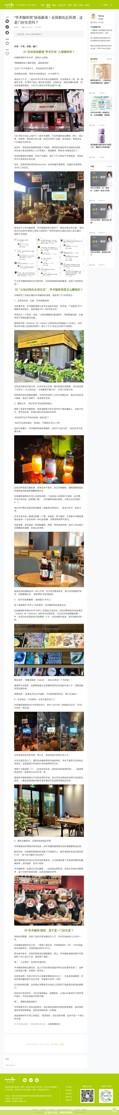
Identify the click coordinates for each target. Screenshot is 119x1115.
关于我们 (69, 1087)
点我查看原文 (54, 1023)
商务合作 (69, 1097)
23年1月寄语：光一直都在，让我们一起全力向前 (100, 189)
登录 (56, 1044)
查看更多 (109, 59)
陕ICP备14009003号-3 (64, 1109)
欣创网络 (84, 1109)
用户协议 (43, 1109)
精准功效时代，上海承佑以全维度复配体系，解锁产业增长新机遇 (100, 83)
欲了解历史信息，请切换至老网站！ (59, 1112)
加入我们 (69, 1093)
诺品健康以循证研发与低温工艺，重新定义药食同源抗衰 (100, 147)
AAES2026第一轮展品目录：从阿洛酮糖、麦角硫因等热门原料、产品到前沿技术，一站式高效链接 (100, 116)
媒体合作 (69, 1100)
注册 (61, 1044)
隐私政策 (52, 1109)
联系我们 (69, 1090)
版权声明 (35, 1109)
